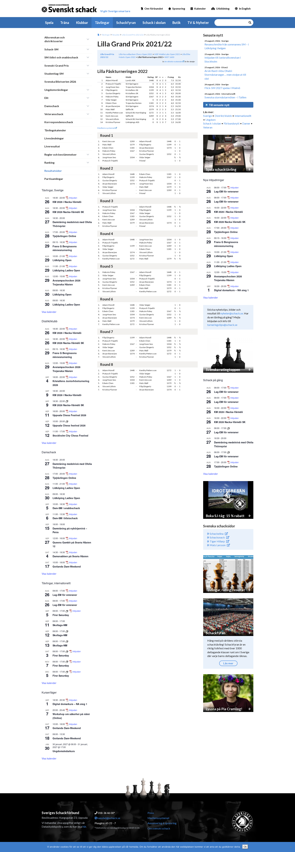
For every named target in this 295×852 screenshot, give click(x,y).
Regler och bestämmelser (60, 154)
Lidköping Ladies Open (66, 270)
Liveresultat (52, 146)
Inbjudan (73, 197)
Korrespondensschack (58, 122)
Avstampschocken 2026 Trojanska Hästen (228, 278)
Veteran (207, 127)
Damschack (51, 106)
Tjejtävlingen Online (64, 236)
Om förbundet (153, 8)
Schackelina (216, 533)
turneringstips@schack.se (222, 324)
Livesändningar (54, 138)
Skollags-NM (60, 625)
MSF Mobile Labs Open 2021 (167, 54)
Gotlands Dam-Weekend (67, 566)
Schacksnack (217, 537)
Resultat (116, 34)
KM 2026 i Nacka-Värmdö (67, 202)
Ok (245, 846)
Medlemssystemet (106, 128)
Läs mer (228, 663)
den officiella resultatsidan (173, 61)
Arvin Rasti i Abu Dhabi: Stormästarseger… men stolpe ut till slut (225, 74)
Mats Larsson (217, 545)
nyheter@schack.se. (231, 313)
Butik (176, 22)
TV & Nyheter (198, 22)
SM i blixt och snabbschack (61, 57)
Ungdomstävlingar (56, 89)
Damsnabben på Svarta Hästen (70, 556)
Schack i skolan (154, 22)
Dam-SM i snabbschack (66, 508)
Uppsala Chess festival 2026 (69, 425)
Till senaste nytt (218, 105)
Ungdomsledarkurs (64, 751)
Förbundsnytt (232, 123)
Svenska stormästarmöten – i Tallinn (225, 97)
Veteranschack (53, 114)
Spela (49, 22)
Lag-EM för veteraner (65, 595)
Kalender (200, 8)
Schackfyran (126, 22)
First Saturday (61, 615)
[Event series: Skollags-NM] (67, 631)
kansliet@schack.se (108, 818)
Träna (64, 22)
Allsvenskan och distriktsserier (54, 39)
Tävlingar (102, 22)
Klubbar (82, 22)
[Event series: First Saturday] (67, 610)
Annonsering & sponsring (162, 823)
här (84, 826)
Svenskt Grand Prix (56, 65)
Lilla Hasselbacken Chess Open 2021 (135, 54)
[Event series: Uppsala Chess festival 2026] (67, 421)
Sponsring (178, 8)
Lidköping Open (62, 260)
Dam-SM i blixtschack (65, 518)
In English (245, 8)
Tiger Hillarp (217, 541)
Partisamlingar (53, 178)
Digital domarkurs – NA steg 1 (70, 704)
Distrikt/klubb (223, 115)
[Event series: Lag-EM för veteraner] (228, 428)
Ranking (49, 162)
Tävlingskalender (55, 130)
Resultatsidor (53, 170)
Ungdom (210, 119)
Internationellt (243, 115)
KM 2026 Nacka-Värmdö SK (68, 212)
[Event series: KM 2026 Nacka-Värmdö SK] (67, 401)
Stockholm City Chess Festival (70, 435)
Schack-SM (51, 49)
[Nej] (290, 847)
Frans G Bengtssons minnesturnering (65, 248)
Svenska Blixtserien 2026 (60, 81)
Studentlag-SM (54, 73)
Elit (46, 97)
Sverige (207, 115)
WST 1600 (169, 57)
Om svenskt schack (159, 828)
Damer (246, 123)
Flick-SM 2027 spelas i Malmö (222, 87)
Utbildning (222, 8)
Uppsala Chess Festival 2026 (69, 415)
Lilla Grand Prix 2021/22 (133, 34)
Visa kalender (49, 312)
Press (151, 812)
